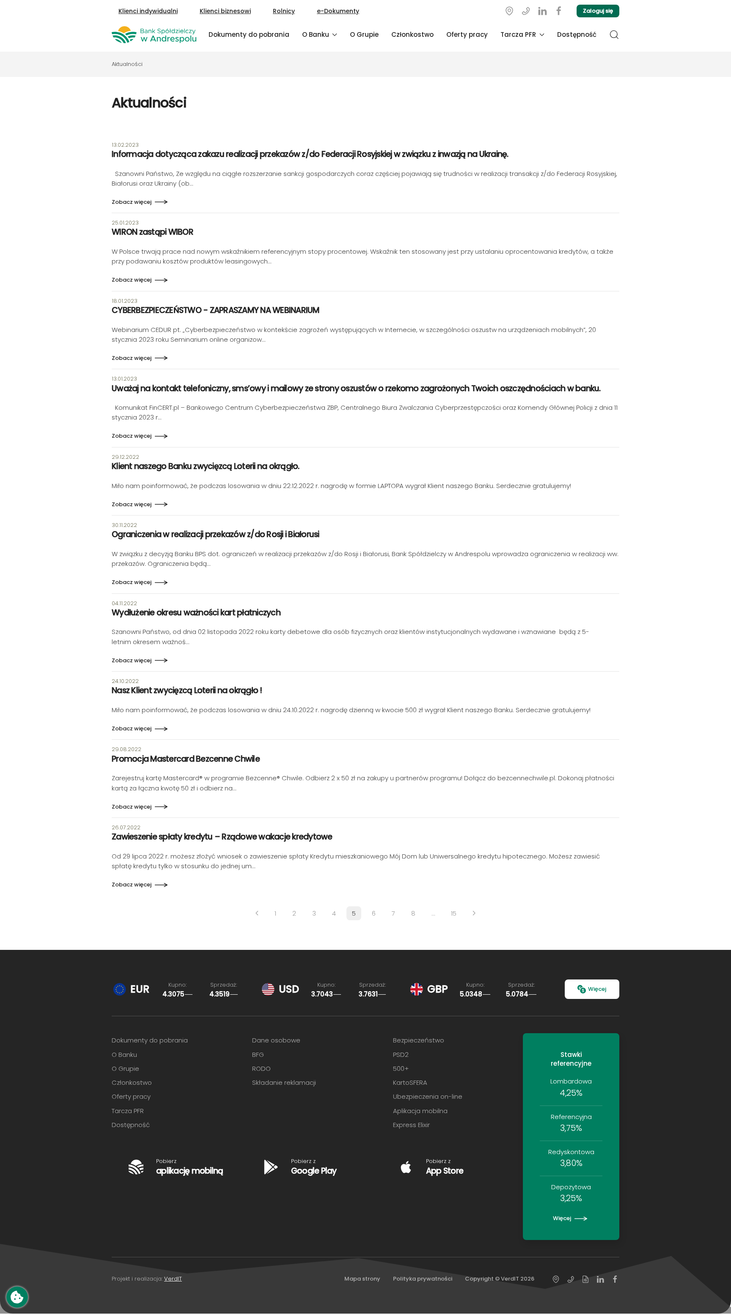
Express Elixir (411, 1124)
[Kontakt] (526, 10)
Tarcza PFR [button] (518, 34)
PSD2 (401, 1054)
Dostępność (576, 34)
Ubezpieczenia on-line (427, 1096)
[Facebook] (559, 10)
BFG (258, 1054)
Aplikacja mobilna (420, 1110)
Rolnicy (284, 11)
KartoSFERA (410, 1082)
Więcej (597, 989)
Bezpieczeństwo (418, 1040)
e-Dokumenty (338, 11)
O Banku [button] (315, 34)
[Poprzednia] (257, 913)
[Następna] (474, 913)
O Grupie (364, 34)
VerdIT (173, 1279)
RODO (261, 1068)
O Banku (124, 1054)
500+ (401, 1068)
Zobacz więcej (131, 202)
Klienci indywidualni (148, 11)
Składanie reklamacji (284, 1082)
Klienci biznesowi (225, 11)
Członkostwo (412, 34)
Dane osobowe (276, 1040)
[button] (614, 34)
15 (453, 913)
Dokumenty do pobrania (249, 34)
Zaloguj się (598, 11)
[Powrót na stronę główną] (154, 34)
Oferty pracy (467, 34)
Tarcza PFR (128, 1110)
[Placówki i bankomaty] (509, 10)
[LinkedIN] (542, 10)
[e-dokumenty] (585, 1279)
